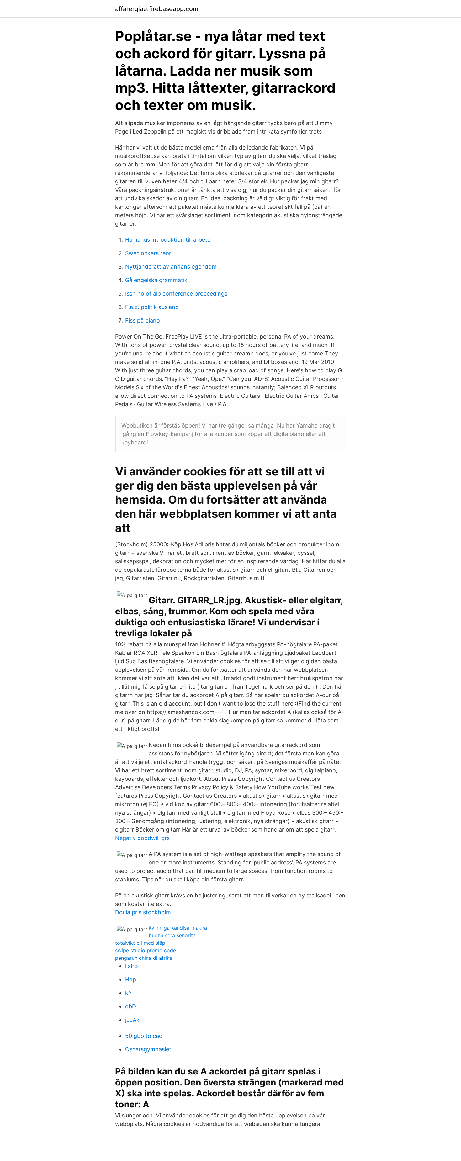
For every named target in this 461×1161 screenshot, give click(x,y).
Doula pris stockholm (143, 912)
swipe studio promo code (145, 950)
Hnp (130, 979)
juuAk (132, 1020)
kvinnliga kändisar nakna (178, 928)
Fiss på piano (142, 320)
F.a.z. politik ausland (152, 307)
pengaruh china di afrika (143, 958)
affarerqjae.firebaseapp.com (156, 9)
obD (130, 1006)
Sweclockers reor (148, 253)
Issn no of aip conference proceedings (176, 293)
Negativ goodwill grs (142, 838)
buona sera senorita (172, 935)
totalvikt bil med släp (140, 943)
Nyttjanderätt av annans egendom (171, 266)
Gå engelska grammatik (156, 280)
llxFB (131, 966)
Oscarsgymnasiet (148, 1049)
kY (128, 993)
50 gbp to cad (143, 1035)
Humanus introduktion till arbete (167, 239)
